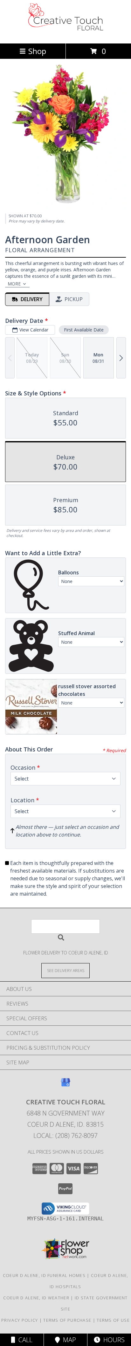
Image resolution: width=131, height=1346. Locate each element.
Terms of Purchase (67, 1320)
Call (23, 1339)
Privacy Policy (19, 1320)
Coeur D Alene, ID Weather (36, 1298)
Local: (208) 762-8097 (65, 1135)
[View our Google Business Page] (65, 1085)
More (14, 284)
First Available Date (84, 330)
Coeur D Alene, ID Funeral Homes (44, 1275)
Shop (37, 51)
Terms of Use (113, 1320)
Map (68, 1339)
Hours (112, 1339)
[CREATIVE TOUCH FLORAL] (65, 34)
